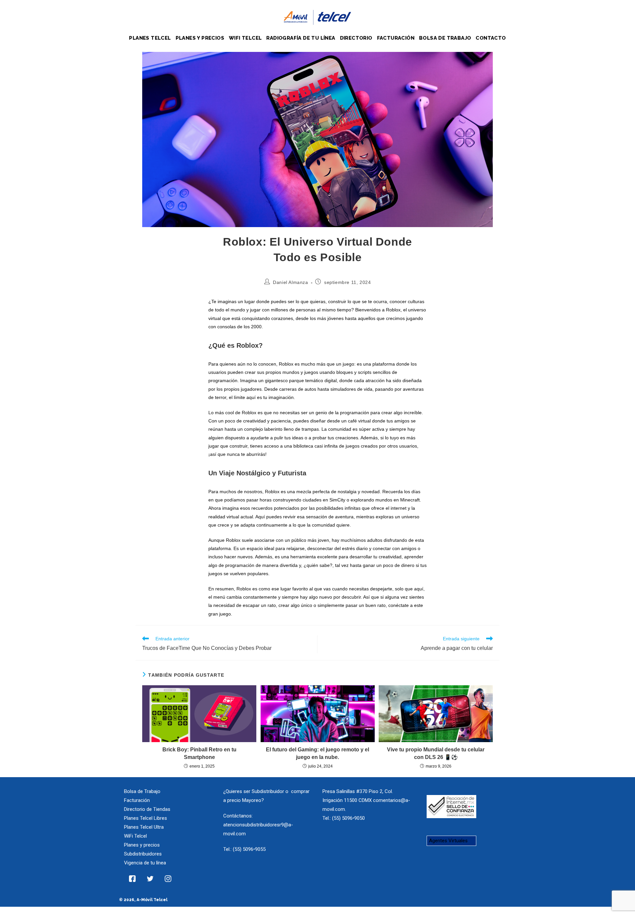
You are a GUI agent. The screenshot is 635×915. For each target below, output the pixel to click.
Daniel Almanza (290, 282)
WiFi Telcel (135, 836)
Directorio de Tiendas (147, 809)
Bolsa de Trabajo (142, 791)
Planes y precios (142, 845)
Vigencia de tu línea (145, 863)
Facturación (137, 800)
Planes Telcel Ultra (144, 827)
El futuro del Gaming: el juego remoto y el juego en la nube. (317, 753)
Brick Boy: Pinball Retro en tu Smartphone (199, 753)
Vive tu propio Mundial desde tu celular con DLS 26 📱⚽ (436, 753)
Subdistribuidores (143, 854)
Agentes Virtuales (448, 841)
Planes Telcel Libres (145, 818)
